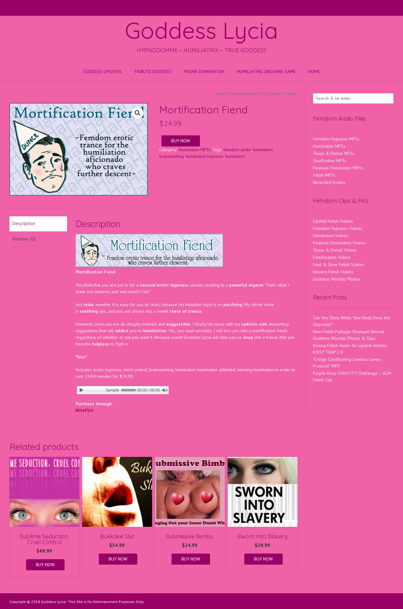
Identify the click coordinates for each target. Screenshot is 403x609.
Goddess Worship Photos (336, 279)
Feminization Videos (332, 257)
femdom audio (237, 149)
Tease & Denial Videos (335, 250)
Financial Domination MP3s (338, 168)
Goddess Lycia (201, 30)
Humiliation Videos (330, 235)
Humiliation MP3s (243, 94)
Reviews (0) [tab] (24, 239)
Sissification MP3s (329, 160)
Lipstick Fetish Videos (333, 221)
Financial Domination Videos (339, 243)
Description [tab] (24, 223)
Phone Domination (204, 71)
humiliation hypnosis (205, 156)
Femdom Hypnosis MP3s (336, 139)
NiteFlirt (85, 410)
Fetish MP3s (324, 175)
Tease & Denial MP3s (333, 153)
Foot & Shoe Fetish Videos (338, 264)
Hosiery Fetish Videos (333, 272)
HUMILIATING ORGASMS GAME (266, 71)
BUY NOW (180, 141)
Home (314, 71)
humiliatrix (235, 156)
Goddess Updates (102, 71)
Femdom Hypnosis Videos (337, 228)
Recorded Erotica (329, 182)
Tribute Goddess (152, 71)
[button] (137, 113)
